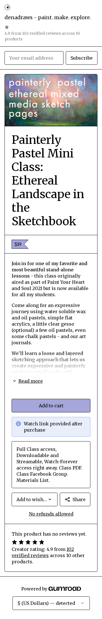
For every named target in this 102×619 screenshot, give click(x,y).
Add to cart (51, 405)
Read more (30, 381)
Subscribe (82, 58)
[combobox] (35, 499)
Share (79, 499)
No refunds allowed (51, 514)
